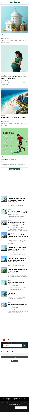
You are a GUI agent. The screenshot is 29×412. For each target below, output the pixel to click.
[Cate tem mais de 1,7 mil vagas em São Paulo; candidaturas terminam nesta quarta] (4, 259)
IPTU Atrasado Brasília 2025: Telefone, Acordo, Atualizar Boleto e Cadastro (18, 235)
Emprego (3, 115)
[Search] (24, 345)
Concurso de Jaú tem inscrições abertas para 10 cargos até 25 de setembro (17, 212)
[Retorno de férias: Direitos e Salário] (4, 282)
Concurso (10, 209)
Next (23, 340)
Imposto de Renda (11, 233)
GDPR (18, 404)
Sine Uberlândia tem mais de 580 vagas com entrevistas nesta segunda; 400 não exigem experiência (17, 305)
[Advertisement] (14, 20)
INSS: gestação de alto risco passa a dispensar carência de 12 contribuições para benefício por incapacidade (14, 76)
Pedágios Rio (11, 293)
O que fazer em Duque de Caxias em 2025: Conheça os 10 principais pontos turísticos (17, 270)
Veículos (9, 220)
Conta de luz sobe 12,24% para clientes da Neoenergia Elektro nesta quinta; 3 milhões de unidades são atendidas (17, 248)
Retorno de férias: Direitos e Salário (16, 283)
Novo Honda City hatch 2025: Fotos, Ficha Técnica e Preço (16, 223)
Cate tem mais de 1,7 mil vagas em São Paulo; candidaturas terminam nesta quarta (17, 259)
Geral (2, 156)
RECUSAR (8, 407)
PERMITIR (21, 407)
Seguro (3, 36)
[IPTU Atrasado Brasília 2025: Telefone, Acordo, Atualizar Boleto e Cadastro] (4, 235)
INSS (2, 73)
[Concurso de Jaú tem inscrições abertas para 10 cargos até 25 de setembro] (4, 211)
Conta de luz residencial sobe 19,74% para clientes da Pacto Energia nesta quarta (16, 199)
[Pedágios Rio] (4, 294)
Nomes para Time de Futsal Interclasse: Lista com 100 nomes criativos (14, 159)
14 (17, 340)
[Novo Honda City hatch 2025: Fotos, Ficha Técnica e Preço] (4, 222)
